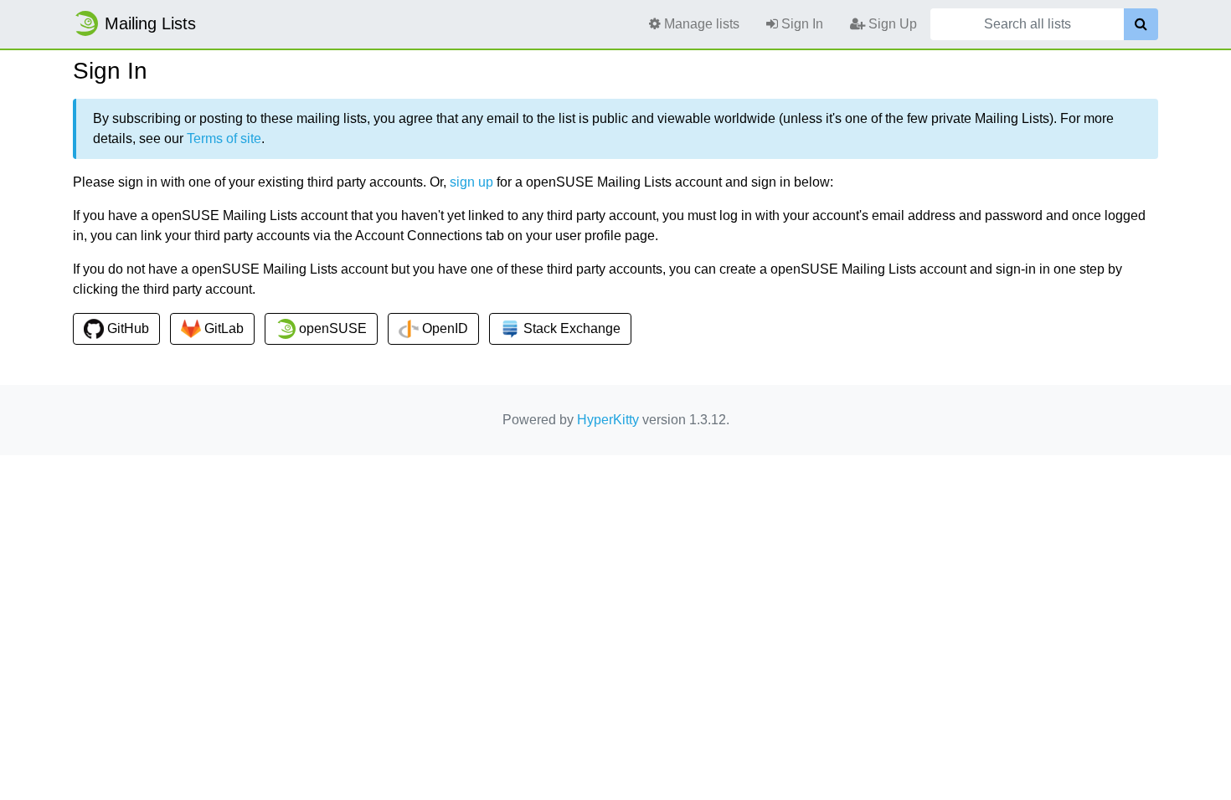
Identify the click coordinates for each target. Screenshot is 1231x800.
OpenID (443, 328)
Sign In (800, 24)
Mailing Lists (150, 23)
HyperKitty (608, 420)
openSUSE (331, 328)
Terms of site (224, 138)
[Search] (1141, 24)
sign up (471, 182)
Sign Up (891, 24)
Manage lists (700, 24)
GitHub (126, 328)
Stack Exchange (570, 328)
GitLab (222, 328)
